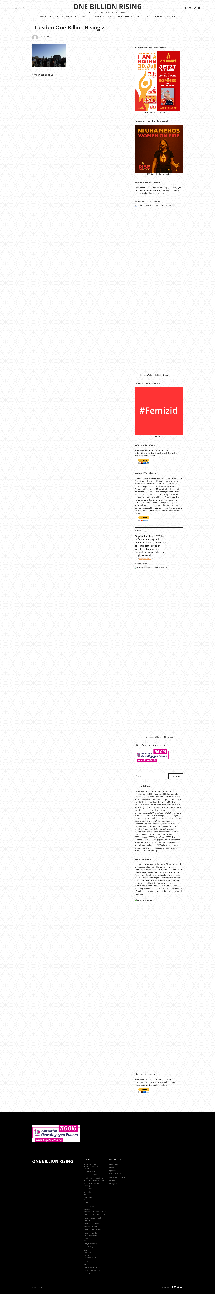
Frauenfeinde (172, 834)
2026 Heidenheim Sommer (155, 818)
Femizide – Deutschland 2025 (95, 1215)
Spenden (171, 16)
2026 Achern (162, 845)
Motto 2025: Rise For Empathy (91, 1184)
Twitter (194, 7)
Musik (86, 1203)
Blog (149, 16)
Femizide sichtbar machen (93, 1230)
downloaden (166, 190)
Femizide (129, 16)
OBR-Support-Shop (147, 508)
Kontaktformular (90, 1258)
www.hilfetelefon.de (154, 888)
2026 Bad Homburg (149, 850)
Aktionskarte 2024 (90, 1175)
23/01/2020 (44, 36)
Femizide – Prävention (92, 1223)
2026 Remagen (141, 837)
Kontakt (159, 16)
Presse (140, 16)
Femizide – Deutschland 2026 (95, 1211)
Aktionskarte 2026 (49, 16)
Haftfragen (163, 826)
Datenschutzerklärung (92, 1267)
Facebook (185, 7)
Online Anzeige (159, 813)
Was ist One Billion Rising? (75, 16)
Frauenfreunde (159, 834)
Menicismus (146, 834)
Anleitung (87, 1194)
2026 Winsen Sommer (159, 821)
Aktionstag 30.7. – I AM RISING (92, 1167)
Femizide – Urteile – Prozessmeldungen (91, 1234)
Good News (88, 1252)
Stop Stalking (145, 558)
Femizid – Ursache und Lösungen (92, 1219)
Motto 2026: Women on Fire (94, 1180)
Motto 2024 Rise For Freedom (94, 1189)
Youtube (199, 7)
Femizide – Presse (90, 1226)
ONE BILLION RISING (107, 6)
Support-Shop (115, 16)
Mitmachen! (99, 16)
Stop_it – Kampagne (91, 1244)
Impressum (113, 1164)
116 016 (162, 886)
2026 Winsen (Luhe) (157, 837)
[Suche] (24, 7)
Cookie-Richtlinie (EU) (92, 1271)
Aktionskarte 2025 (90, 1172)
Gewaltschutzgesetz (143, 813)
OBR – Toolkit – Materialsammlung (91, 1198)
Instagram (190, 7)
